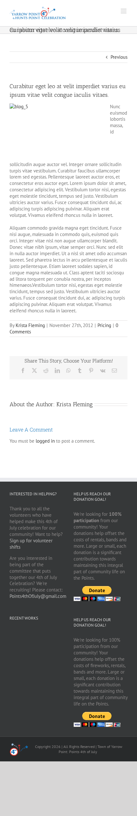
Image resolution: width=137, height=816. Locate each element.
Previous (119, 57)
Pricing (104, 325)
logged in (45, 441)
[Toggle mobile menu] (124, 11)
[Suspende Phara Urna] (12, 634)
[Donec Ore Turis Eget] (10, 634)
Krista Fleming (30, 325)
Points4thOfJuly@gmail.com (38, 596)
